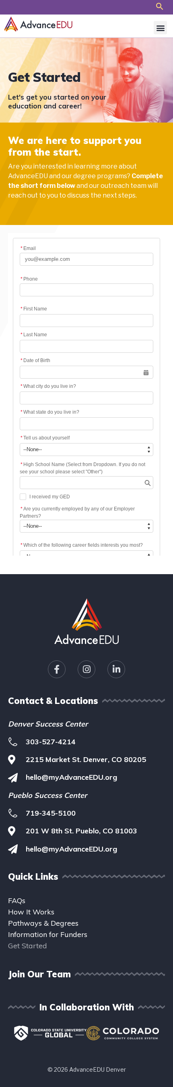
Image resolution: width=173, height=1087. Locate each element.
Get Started (27, 945)
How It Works (31, 911)
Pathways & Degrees (43, 923)
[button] (159, 6)
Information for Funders (47, 934)
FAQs (16, 900)
